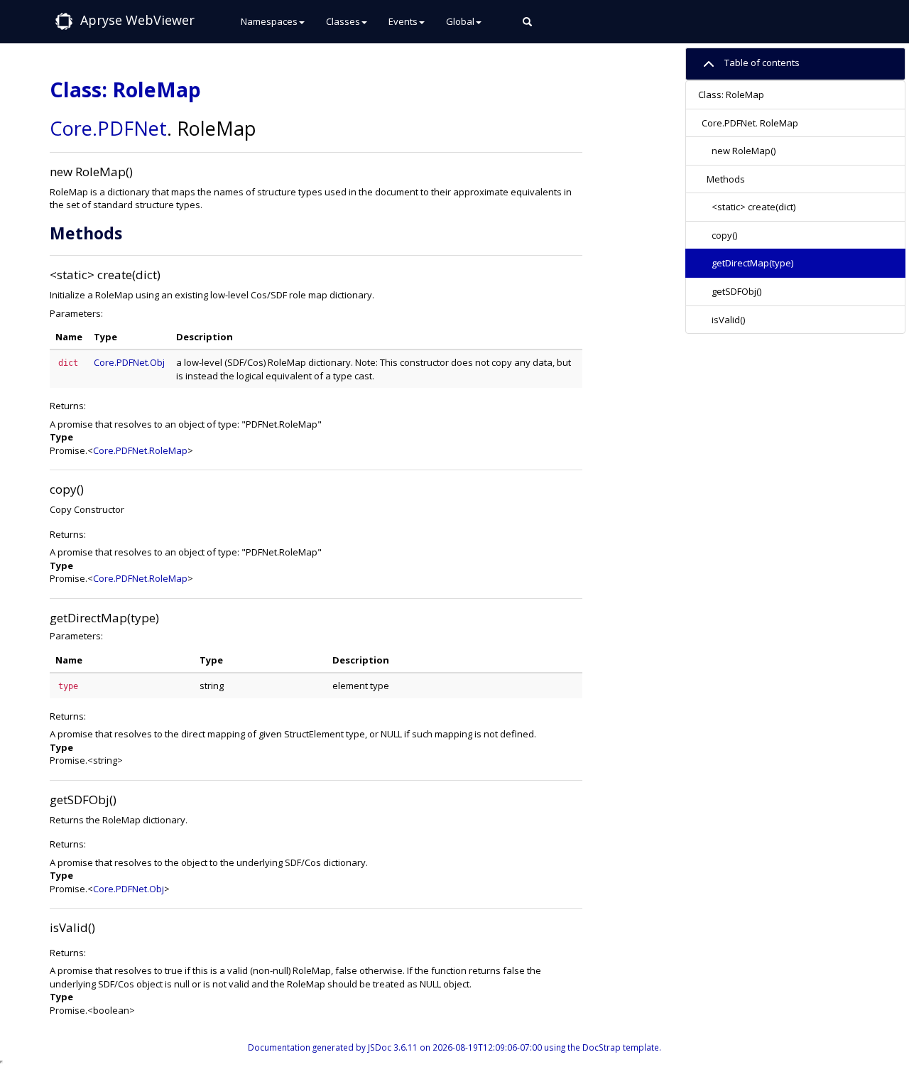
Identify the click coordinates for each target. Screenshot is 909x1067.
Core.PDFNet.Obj (129, 362)
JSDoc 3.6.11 (393, 1047)
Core (71, 128)
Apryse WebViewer (137, 19)
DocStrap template (620, 1047)
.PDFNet (129, 128)
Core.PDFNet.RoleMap (140, 450)
